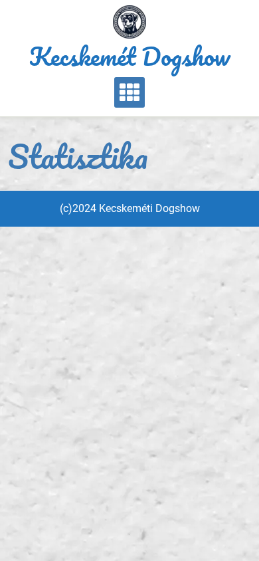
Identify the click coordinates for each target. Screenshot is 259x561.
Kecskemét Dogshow (129, 55)
